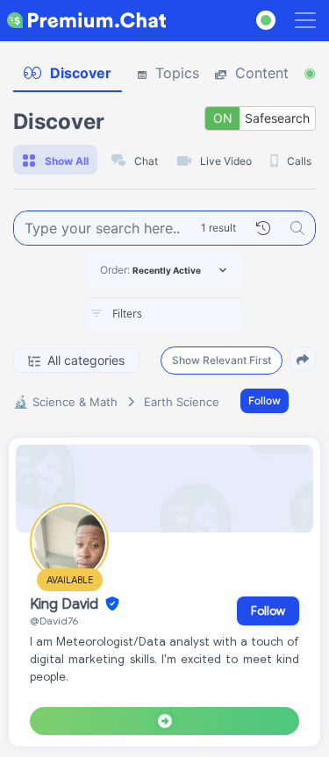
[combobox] (165, 314)
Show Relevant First (221, 360)
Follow (264, 400)
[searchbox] (191, 314)
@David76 (54, 620)
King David (66, 604)
